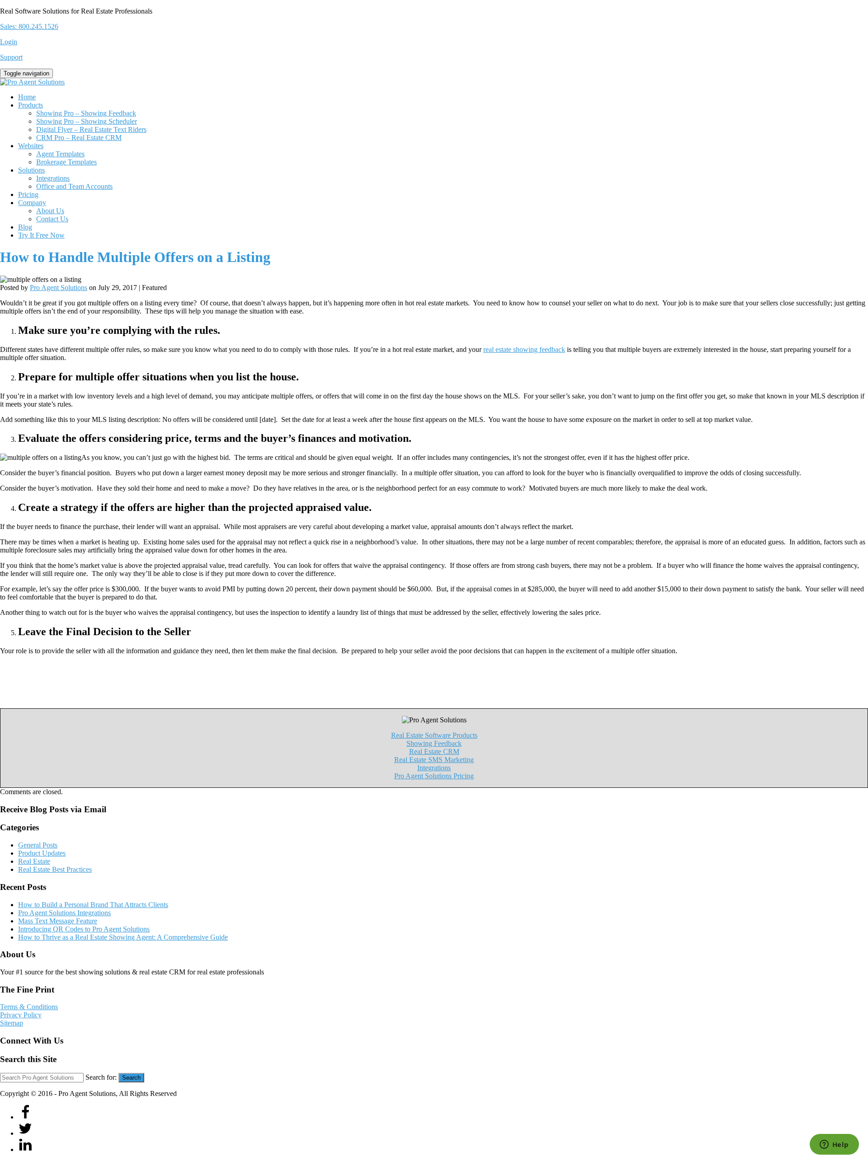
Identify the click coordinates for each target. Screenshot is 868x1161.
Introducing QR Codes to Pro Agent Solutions (84, 929)
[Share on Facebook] (25, 1117)
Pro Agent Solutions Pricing (434, 776)
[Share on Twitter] (25, 1133)
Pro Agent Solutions (58, 287)
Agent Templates (60, 154)
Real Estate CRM (434, 751)
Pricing (28, 194)
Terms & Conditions (29, 1007)
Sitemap (11, 1023)
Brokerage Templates (66, 162)
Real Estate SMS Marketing (434, 759)
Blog (25, 227)
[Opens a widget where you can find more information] (834, 1145)
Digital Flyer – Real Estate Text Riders (91, 129)
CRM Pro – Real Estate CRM (79, 137)
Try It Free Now (41, 235)
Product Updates (42, 853)
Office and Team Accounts (74, 186)
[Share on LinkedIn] (25, 1149)
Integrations (53, 178)
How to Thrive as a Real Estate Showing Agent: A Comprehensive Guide (123, 937)
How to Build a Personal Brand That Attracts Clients (93, 904)
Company (32, 202)
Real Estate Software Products (434, 735)
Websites (30, 146)
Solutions (31, 170)
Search (131, 1077)
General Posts (37, 845)
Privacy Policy (21, 1015)
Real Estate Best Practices (55, 869)
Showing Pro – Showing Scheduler (86, 121)
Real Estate (34, 861)
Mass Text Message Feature (57, 921)
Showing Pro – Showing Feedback (86, 113)
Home (27, 97)
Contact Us (52, 219)
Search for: (101, 1077)
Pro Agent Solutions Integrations (64, 913)
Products (30, 105)
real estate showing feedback (524, 349)
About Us (50, 211)
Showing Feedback (434, 743)
